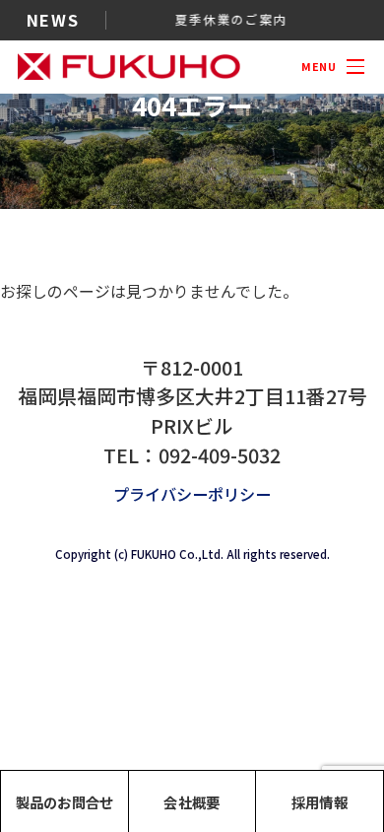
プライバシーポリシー (192, 494)
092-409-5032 (220, 455)
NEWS (53, 20)
